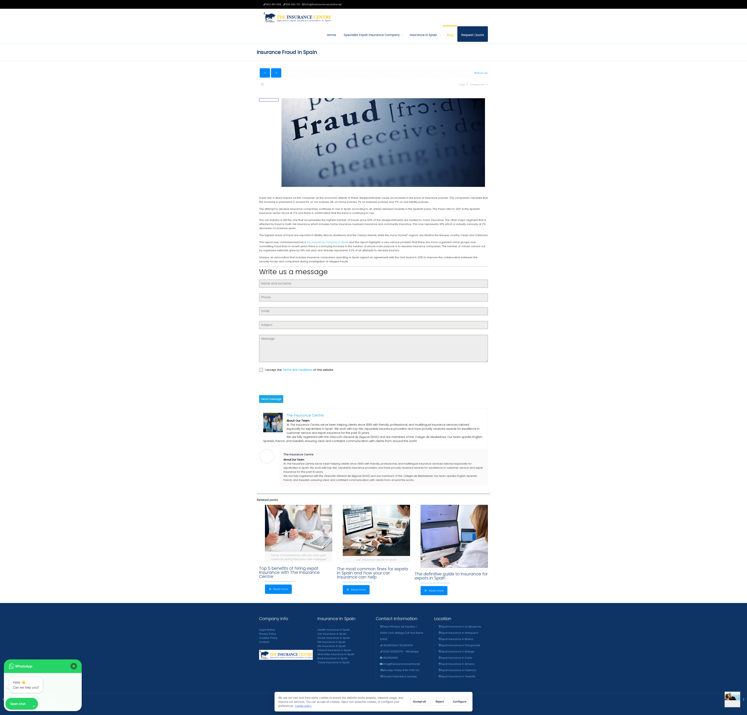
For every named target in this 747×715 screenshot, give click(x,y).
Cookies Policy (268, 638)
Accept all (419, 701)
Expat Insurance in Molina (457, 639)
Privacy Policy (267, 634)
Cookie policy (303, 705)
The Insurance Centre (298, 454)
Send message (271, 399)
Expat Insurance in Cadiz (456, 658)
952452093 (390, 658)
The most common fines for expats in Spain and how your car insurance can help (372, 573)
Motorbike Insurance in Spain (335, 654)
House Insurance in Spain (333, 638)
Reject (440, 701)
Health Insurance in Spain (333, 630)
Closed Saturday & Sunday (399, 676)
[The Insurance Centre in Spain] (297, 17)
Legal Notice (267, 630)
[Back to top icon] (728, 707)
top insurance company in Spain (327, 242)
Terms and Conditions (297, 370)
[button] (73, 666)
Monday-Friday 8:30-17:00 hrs (400, 670)
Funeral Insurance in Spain (334, 650)
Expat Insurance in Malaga (457, 651)
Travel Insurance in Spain (333, 662)
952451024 (389, 645)
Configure (459, 701)
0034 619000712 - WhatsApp (400, 651)
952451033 (406, 645)
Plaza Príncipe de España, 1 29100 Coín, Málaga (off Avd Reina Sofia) (401, 633)
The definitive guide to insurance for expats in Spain (451, 576)
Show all (482, 73)
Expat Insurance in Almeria (457, 664)
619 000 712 (293, 4)
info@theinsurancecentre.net (323, 4)
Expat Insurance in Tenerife (458, 676)
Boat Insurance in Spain (332, 658)
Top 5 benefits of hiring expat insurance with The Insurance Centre (289, 572)
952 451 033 (273, 4)
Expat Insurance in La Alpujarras (461, 626)
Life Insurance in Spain (331, 646)
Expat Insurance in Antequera (459, 633)
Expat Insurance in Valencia (458, 670)
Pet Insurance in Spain (331, 642)
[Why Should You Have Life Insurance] (736, 699)
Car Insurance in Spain (331, 634)
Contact (264, 642)
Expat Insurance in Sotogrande (460, 645)
